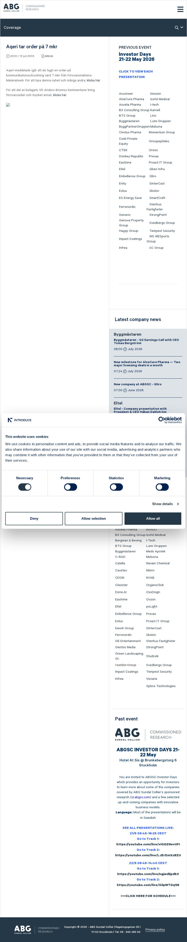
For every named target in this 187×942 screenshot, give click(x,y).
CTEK (123, 150)
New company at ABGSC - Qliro (138, 385)
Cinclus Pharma (130, 132)
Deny (34, 518)
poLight (151, 606)
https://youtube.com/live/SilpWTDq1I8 (148, 885)
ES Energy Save (130, 198)
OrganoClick (155, 585)
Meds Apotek (155, 551)
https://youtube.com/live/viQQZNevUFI (148, 845)
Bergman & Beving (128, 540)
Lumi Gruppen (160, 121)
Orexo (153, 150)
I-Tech (150, 540)
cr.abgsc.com (141, 797)
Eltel (122, 169)
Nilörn (150, 570)
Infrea (123, 248)
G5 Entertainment (128, 641)
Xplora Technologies (161, 686)
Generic (124, 215)
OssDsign (153, 592)
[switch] (70, 487)
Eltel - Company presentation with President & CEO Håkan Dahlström (140, 410)
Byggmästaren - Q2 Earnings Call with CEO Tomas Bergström (146, 342)
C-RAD (120, 557)
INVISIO (151, 529)
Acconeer (126, 94)
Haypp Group (128, 231)
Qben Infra (157, 169)
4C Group (156, 248)
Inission (155, 94)
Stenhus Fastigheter (160, 641)
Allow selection (93, 518)
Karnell (155, 110)
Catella (120, 563)
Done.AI (121, 592)
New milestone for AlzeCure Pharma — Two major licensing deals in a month (147, 364)
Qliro (152, 176)
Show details (162, 504)
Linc (153, 116)
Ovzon (151, 599)
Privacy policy (155, 929)
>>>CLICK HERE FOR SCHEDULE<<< (148, 896)
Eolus (123, 191)
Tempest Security (162, 231)
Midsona (156, 126)
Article (49, 56)
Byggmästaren (129, 121)
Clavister (121, 585)
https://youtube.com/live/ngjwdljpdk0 (148, 874)
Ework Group (124, 628)
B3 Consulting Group (134, 110)
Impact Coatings (130, 239)
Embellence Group (132, 176)
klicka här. (94, 80)
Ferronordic (127, 207)
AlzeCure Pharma (131, 99)
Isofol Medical (160, 99)
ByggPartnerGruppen (134, 126)
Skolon (154, 191)
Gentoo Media (125, 647)
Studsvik (152, 656)
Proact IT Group (160, 162)
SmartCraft (157, 198)
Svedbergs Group (162, 223)
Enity (122, 183)
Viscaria (151, 679)
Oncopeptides (159, 141)
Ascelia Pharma (130, 105)
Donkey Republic (131, 156)
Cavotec (121, 570)
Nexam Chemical (158, 563)
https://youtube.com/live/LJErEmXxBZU (148, 856)
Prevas (154, 156)
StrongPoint (158, 215)
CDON (119, 578)
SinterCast (157, 183)
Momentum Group (162, 132)
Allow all (153, 518)
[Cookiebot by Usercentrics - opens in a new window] (162, 420)
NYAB (150, 578)
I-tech (154, 105)
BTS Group (127, 116)
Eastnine (125, 162)
